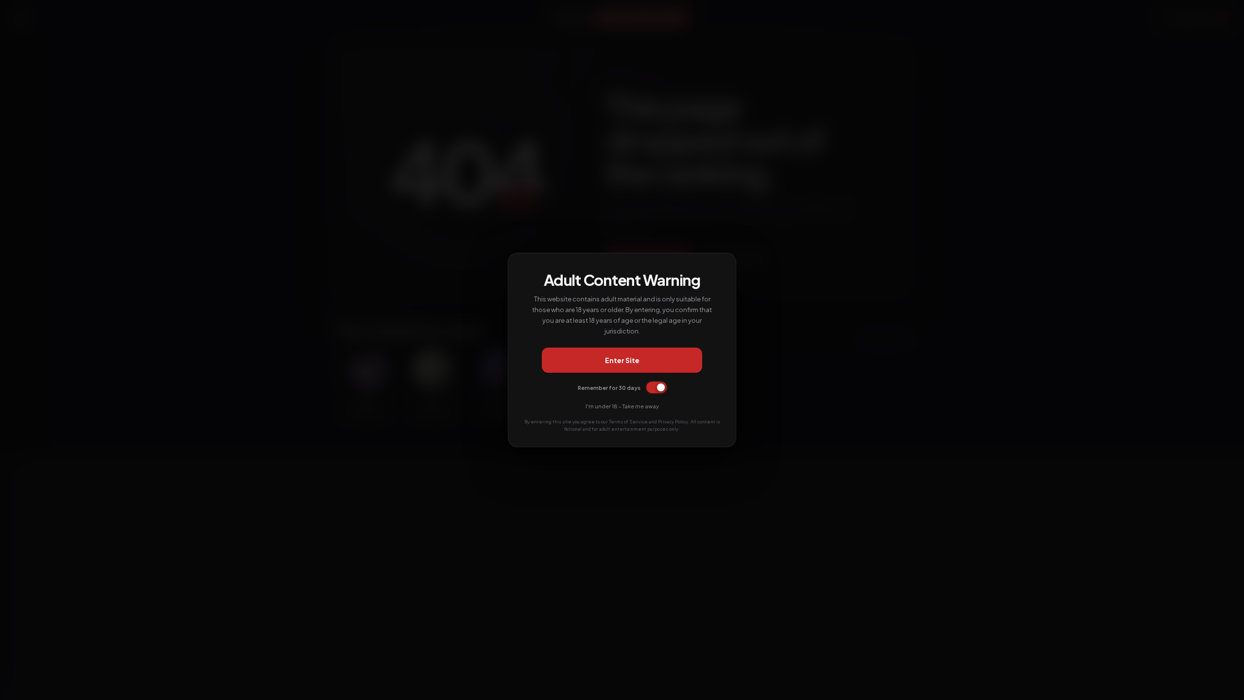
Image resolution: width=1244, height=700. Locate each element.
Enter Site (622, 360)
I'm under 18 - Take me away (622, 406)
